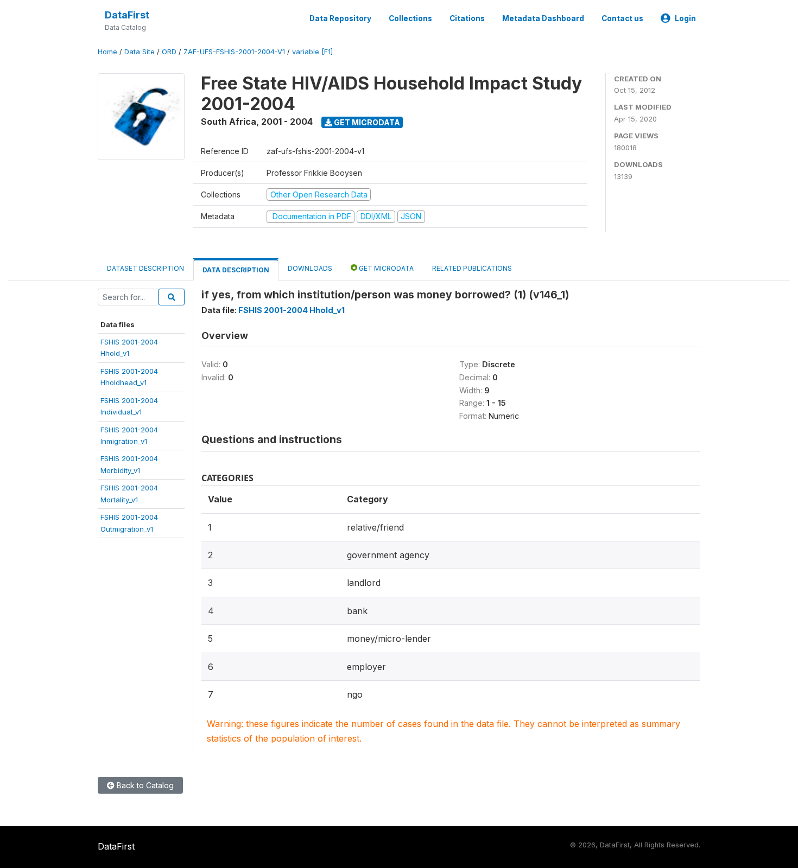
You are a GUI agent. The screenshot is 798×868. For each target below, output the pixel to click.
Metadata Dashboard (543, 18)
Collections (410, 18)
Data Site (139, 52)
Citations (467, 18)
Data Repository (340, 18)
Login (685, 18)
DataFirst (127, 15)
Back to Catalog (144, 785)
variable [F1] (312, 52)
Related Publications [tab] (472, 268)
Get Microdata (366, 122)
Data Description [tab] (235, 270)
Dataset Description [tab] (145, 268)
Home (107, 52)
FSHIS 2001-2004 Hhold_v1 (291, 310)
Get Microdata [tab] (385, 268)
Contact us (622, 18)
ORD (169, 52)
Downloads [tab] (310, 268)
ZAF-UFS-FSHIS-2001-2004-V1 (234, 52)
